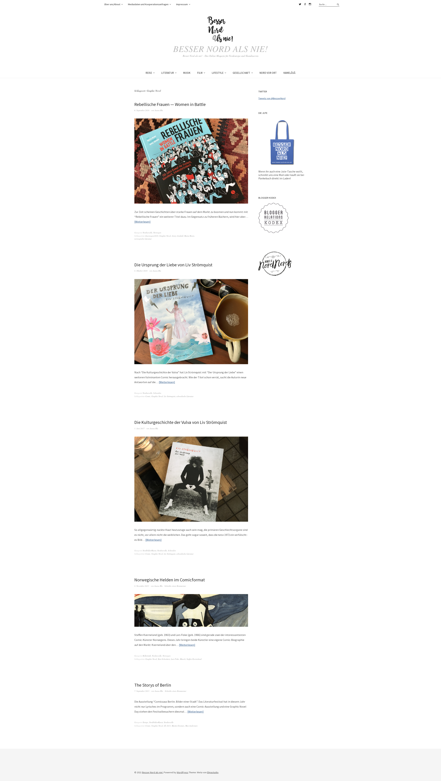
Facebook (304, 4)
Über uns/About (112, 4)
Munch (183, 659)
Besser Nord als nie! (220, 48)
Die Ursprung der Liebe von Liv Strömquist (173, 265)
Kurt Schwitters (164, 659)
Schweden (157, 393)
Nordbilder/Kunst (149, 550)
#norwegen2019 (151, 236)
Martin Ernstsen (178, 725)
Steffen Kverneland (194, 659)
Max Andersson (191, 725)
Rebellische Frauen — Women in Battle (170, 104)
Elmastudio (212, 772)
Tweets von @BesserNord (271, 98)
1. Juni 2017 (139, 428)
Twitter (299, 4)
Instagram (309, 4)
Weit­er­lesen (142, 221)
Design (145, 722)
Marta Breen (189, 236)
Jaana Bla (159, 110)
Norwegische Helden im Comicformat (169, 580)
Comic (147, 396)
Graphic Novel (165, 236)
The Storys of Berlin (152, 685)
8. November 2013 (141, 586)
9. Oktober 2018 (140, 270)
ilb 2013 (167, 725)
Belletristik (147, 655)
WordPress (182, 772)
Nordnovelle (147, 232)
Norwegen (157, 232)
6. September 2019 (141, 110)
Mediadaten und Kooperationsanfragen (148, 4)
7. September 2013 (141, 691)
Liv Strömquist (169, 396)
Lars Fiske (175, 659)
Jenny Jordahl (177, 236)
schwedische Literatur (184, 396)
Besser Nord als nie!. (152, 772)
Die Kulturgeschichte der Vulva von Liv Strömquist (180, 422)
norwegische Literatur (143, 238)
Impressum (182, 4)
